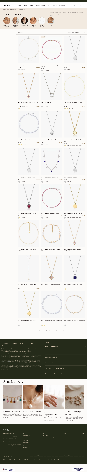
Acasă (4, 9)
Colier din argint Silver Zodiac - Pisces (72, 177)
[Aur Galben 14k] (67, 108)
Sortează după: (71, 32)
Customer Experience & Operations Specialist (52, 438)
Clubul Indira (25, 433)
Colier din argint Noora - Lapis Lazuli (49, 177)
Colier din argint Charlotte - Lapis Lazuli (73, 284)
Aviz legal (48, 459)
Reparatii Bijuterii (26, 442)
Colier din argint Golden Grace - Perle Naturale (74, 320)
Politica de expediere (41, 459)
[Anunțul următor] (83, 1)
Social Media (45, 435)
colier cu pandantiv (6, 361)
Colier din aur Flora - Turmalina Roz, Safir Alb (51, 284)
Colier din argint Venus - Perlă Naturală (27, 65)
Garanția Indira (26, 440)
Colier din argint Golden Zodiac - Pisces (27, 320)
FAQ (23, 431)
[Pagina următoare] (63, 330)
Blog (24, 445)
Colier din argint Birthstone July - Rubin (27, 213)
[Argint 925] (19, 69)
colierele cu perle (10, 362)
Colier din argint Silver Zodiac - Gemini (72, 65)
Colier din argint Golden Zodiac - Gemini (73, 213)
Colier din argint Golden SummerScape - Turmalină (50, 65)
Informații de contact (55, 459)
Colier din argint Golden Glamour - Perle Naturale (73, 103)
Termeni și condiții (26, 447)
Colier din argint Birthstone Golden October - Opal (74, 140)
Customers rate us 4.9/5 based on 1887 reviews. (14, 445)
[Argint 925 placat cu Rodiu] (64, 108)
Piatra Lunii (39, 357)
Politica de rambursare (13, 459)
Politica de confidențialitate (23, 459)
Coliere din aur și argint (12, 9)
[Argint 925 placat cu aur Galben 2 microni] (18, 69)
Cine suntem (45, 431)
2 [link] (46, 330)
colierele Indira (22, 357)
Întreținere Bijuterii (26, 435)
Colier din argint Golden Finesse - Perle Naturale (27, 250)
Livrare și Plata (25, 438)
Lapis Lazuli (38, 362)
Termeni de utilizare (32, 459)
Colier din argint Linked (46, 102)
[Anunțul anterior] (3, 1)
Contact (24, 444)
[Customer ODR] (78, 471)
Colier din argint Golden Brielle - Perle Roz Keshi (50, 250)
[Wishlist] (74, 5)
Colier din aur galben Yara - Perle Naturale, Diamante (27, 285)
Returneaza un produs (27, 437)
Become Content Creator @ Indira (49, 437)
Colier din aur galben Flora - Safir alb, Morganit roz (72, 250)
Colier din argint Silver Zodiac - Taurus (49, 139)
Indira (7, 459)
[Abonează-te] (83, 433)
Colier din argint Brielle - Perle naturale (27, 139)
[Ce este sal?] (9, 471)
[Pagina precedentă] (39, 330)
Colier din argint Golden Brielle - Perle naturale (51, 320)
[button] (20, 5)
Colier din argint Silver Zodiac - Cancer (26, 177)
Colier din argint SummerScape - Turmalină (50, 213)
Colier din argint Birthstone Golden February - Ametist (28, 103)
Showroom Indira (46, 433)
